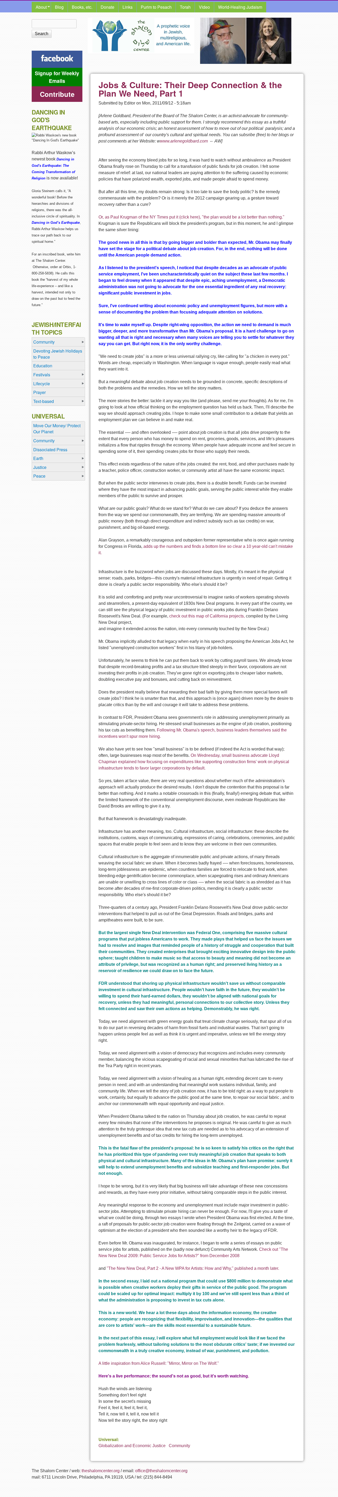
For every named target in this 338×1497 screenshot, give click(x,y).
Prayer (39, 392)
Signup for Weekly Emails (57, 76)
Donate (107, 7)
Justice (39, 467)
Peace (39, 476)
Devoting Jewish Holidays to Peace (57, 354)
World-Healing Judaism (240, 7)
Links (128, 7)
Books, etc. (82, 7)
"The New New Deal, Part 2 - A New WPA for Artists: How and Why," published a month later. (193, 1268)
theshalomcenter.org (101, 1471)
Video (204, 7)
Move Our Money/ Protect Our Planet (57, 428)
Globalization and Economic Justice (132, 1445)
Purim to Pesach (156, 7)
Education (42, 366)
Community (179, 1445)
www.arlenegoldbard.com (184, 141)
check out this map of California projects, (207, 616)
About (39, 7)
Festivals (41, 375)
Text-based (43, 401)
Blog (59, 7)
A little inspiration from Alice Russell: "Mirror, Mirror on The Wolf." (158, 1363)
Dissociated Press (50, 449)
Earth (38, 458)
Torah (185, 7)
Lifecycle (41, 384)
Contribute (57, 94)
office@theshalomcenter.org (161, 1471)
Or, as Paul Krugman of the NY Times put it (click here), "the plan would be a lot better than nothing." (191, 217)
